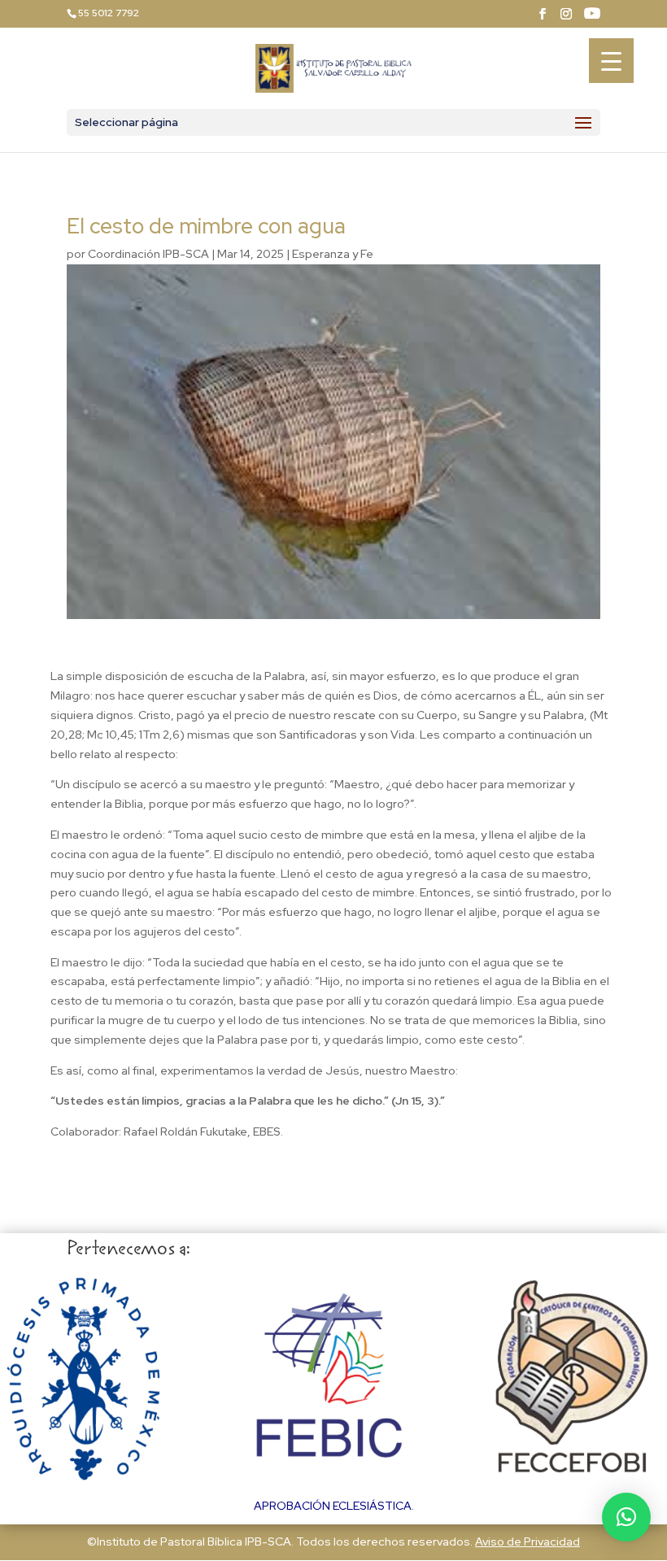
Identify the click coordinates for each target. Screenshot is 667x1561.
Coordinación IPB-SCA (148, 253)
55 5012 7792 (108, 13)
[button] (626, 1517)
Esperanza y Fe (332, 253)
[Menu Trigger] (611, 60)
